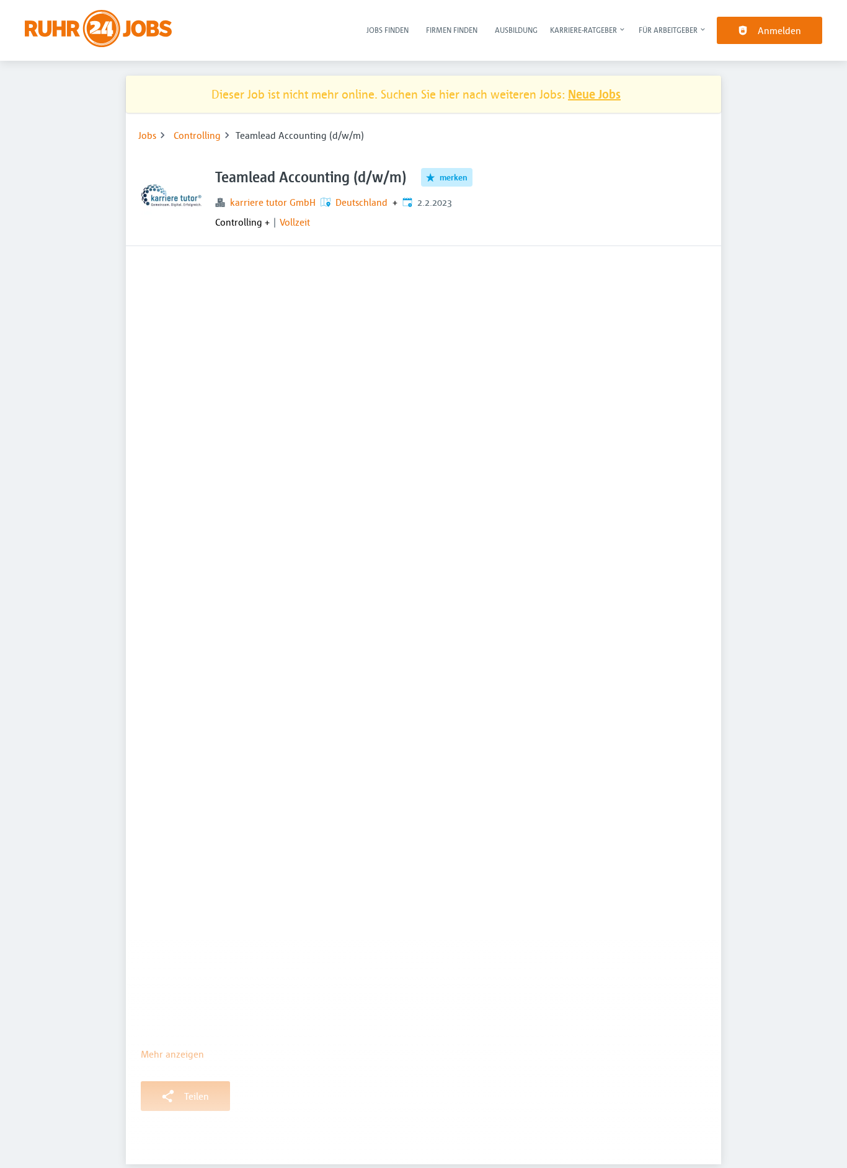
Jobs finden (387, 30)
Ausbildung (516, 30)
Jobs (147, 135)
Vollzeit (295, 222)
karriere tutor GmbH (273, 202)
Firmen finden (451, 30)
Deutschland (361, 202)
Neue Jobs (594, 94)
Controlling (197, 135)
